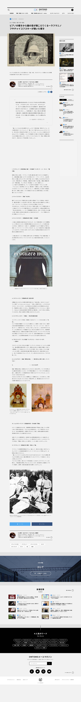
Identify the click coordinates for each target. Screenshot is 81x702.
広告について (25, 679)
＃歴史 (32, 546)
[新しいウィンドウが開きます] (32, 671)
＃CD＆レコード (63, 645)
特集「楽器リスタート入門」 (22, 13)
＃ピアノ (21, 546)
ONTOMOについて (10, 679)
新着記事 (12, 13)
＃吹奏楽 (25, 642)
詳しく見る (48, 86)
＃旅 (27, 546)
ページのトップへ (68, 672)
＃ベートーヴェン (52, 642)
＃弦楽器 (24, 645)
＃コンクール (37, 640)
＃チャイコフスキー (34, 544)
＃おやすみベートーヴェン (42, 645)
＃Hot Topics (33, 642)
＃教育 (44, 647)
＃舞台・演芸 (16, 645)
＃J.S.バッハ (17, 640)
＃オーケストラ (14, 546)
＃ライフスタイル (53, 645)
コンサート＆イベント (54, 13)
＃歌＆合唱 (62, 642)
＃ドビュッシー (46, 640)
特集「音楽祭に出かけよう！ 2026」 (39, 13)
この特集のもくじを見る (42, 573)
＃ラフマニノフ (24, 544)
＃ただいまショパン (27, 640)
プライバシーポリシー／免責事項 (68, 679)
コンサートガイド (71, 13)
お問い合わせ (57, 679)
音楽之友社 (19, 679)
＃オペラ (37, 647)
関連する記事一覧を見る (67, 89)
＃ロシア (42, 544)
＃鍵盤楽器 (31, 645)
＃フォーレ (54, 640)
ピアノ (63, 13)
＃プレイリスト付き (15, 544)
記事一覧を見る (68, 590)
